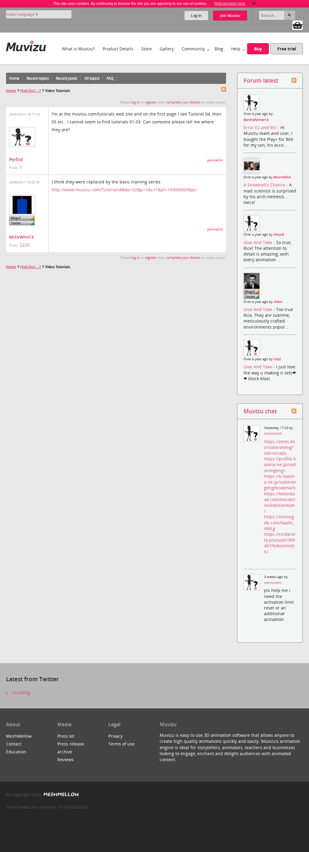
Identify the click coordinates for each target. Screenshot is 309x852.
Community (193, 49)
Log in (196, 15)
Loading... (22, 692)
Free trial (286, 49)
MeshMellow (19, 736)
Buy (258, 49)
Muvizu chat (260, 411)
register (150, 102)
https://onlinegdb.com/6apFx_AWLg (279, 522)
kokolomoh (273, 433)
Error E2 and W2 (261, 127)
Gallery (167, 49)
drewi (278, 302)
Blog (219, 49)
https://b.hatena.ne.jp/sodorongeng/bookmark (280, 482)
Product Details (118, 49)
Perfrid (16, 159)
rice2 (277, 359)
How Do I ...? (30, 91)
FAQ (110, 78)
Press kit (65, 736)
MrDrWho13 (21, 237)
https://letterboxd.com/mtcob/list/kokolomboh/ (279, 502)
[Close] (254, 4)
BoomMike (282, 177)
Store (146, 49)
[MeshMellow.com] (60, 794)
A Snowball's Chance (265, 185)
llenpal (279, 234)
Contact (13, 744)
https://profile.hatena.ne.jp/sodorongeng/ (280, 464)
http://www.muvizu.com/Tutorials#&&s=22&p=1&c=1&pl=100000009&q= (124, 189)
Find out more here (229, 4)
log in (135, 102)
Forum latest (261, 80)
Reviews (65, 759)
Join (230, 15)
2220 (24, 245)
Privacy (115, 736)
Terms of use (121, 744)
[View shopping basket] (297, 24)
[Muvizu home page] (26, 44)
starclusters (273, 582)
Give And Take (258, 242)
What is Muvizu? (78, 49)
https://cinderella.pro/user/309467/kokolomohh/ (279, 543)
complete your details (183, 102)
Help (236, 49)
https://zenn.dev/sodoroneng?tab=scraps (279, 447)
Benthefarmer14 (256, 120)
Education (16, 752)
